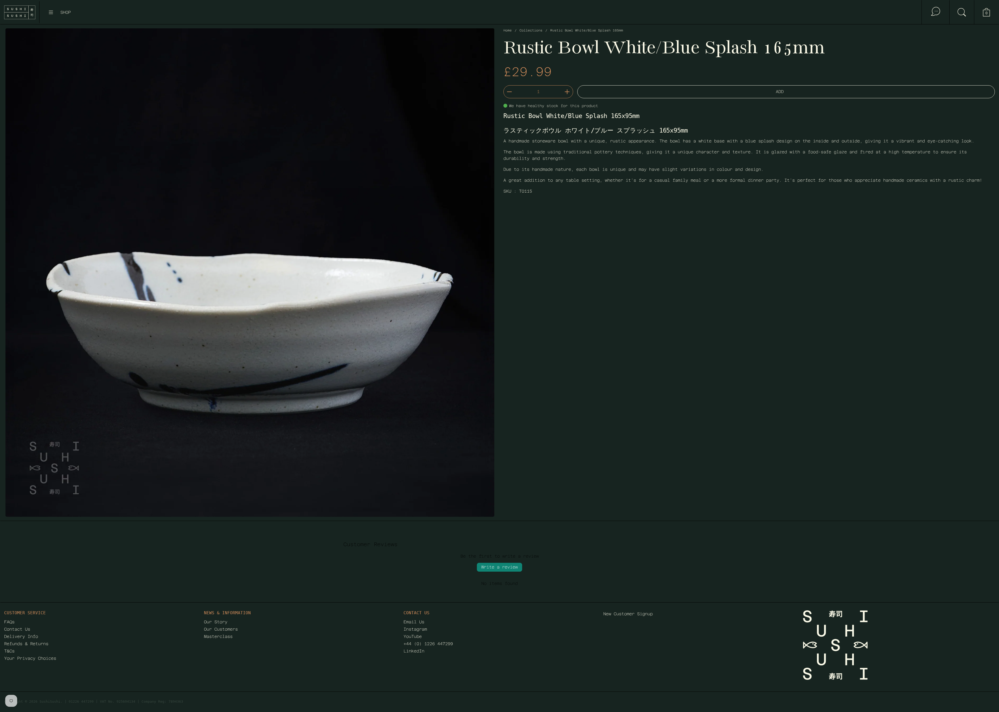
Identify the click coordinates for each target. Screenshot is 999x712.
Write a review (499, 567)
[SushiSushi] (20, 12)
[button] (961, 12)
